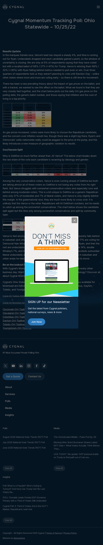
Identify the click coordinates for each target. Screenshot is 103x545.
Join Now (36, 321)
